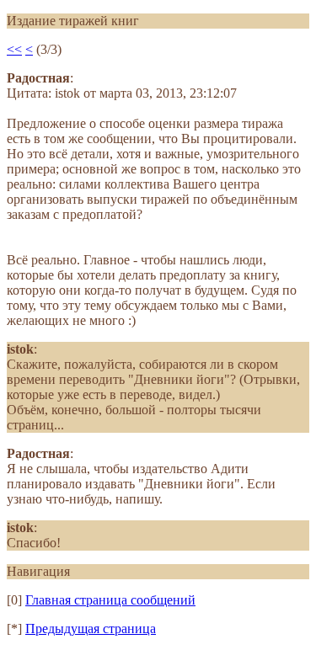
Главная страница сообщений (110, 600)
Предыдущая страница (90, 628)
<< (14, 49)
